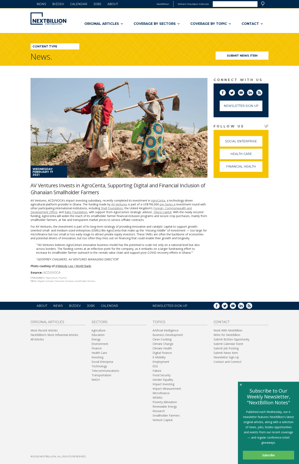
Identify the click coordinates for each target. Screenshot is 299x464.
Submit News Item (242, 55)
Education (98, 335)
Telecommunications (105, 371)
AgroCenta (158, 200)
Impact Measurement (167, 389)
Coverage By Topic (208, 24)
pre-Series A (168, 204)
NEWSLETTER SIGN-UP (170, 306)
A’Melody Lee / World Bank (73, 266)
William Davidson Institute (193, 3)
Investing (97, 357)
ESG (155, 366)
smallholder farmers (85, 281)
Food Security (162, 375)
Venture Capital (162, 420)
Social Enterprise (243, 143)
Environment (100, 344)
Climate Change (163, 344)
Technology (99, 366)
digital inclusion (46, 281)
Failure (157, 371)
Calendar (78, 4)
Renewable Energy (165, 406)
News (41, 4)
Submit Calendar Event (228, 344)
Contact (250, 24)
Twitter (227, 307)
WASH (96, 380)
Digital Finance (162, 353)
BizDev (58, 4)
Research (159, 411)
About (112, 4)
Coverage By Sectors (155, 24)
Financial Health (244, 168)
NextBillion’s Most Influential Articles (54, 335)
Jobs (97, 4)
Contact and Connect (227, 362)
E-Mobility (159, 357)
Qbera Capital (162, 212)
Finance (63, 277)
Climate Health (162, 348)
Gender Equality (163, 380)
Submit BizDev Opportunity (231, 339)
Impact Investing (163, 384)
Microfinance (161, 393)
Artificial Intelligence (166, 330)
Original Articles (101, 24)
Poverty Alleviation (165, 402)
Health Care (246, 155)
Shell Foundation (112, 208)
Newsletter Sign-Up (241, 106)
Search (262, 3)
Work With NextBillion (228, 330)
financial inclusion (64, 281)
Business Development (168, 335)
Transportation (101, 375)
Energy (96, 339)
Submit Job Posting (226, 348)
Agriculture (52, 277)
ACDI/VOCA (51, 272)
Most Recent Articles (44, 330)
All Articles (37, 339)
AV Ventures (119, 204)
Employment (161, 362)
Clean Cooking (162, 339)
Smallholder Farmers (166, 415)
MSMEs (158, 397)
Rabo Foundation (75, 212)
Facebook (225, 92)
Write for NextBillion (227, 335)
